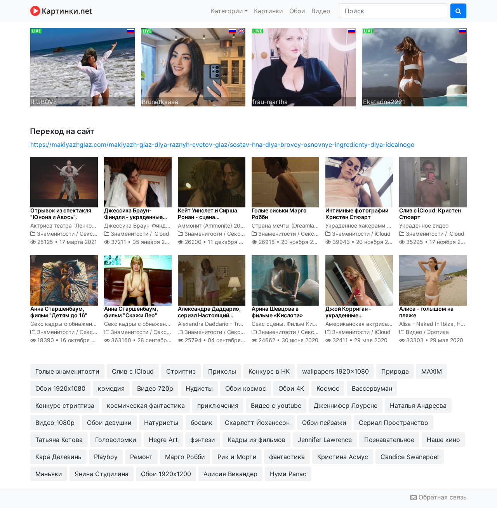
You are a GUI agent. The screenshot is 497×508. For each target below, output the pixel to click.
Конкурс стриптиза (64, 405)
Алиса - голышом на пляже (426, 311)
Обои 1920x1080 (60, 388)
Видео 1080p (55, 422)
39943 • (364, 241)
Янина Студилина (102, 474)
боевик (201, 422)
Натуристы (161, 422)
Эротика (438, 332)
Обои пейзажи (324, 422)
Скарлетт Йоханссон (257, 422)
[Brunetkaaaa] (193, 66)
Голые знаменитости (67, 371)
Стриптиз (181, 371)
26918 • (290, 241)
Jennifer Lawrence (325, 440)
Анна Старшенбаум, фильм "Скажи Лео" (131, 311)
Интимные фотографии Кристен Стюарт (356, 213)
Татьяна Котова (59, 440)
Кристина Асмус (342, 457)
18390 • (70, 340)
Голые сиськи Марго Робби (279, 213)
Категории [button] (227, 11)
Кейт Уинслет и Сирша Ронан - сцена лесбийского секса (207, 217)
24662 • (287, 340)
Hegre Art (163, 440)
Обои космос (245, 388)
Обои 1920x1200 (166, 474)
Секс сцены (95, 233)
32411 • (359, 340)
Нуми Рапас (288, 474)
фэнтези (202, 440)
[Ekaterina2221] (414, 66)
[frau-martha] (304, 66)
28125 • (66, 241)
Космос (327, 388)
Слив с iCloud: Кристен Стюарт (430, 213)
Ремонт (141, 457)
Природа (395, 371)
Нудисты (199, 388)
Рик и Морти (237, 457)
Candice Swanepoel (410, 457)
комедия (111, 388)
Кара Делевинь (58, 457)
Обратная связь (442, 497)
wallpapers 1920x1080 (335, 371)
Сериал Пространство (393, 422)
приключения (217, 405)
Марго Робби (185, 457)
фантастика (287, 457)
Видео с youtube (276, 405)
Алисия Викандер (230, 474)
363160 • (147, 340)
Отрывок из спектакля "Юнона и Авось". (60, 213)
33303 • (434, 340)
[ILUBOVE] (82, 66)
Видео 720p (155, 388)
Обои (297, 11)
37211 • (141, 241)
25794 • (219, 340)
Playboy (106, 457)
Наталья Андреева (418, 405)
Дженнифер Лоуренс (345, 405)
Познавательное (389, 440)
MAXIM (431, 371)
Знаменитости (56, 233)
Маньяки (48, 474)
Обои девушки (109, 422)
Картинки (268, 11)
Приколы (222, 371)
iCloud (161, 233)
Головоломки (115, 440)
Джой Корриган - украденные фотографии (348, 315)
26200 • (217, 241)
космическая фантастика (146, 405)
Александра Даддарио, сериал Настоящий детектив (209, 315)
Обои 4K (291, 388)
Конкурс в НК (269, 371)
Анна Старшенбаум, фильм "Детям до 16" (58, 311)
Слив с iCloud (133, 371)
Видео (320, 11)
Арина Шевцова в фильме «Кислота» (277, 311)
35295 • (438, 241)
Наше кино (443, 440)
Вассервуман (372, 388)
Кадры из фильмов (256, 440)
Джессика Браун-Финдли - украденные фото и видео (133, 217)
